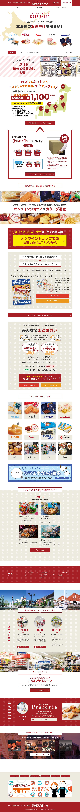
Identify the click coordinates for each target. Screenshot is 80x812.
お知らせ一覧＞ (69, 52)
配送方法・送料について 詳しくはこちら (40, 123)
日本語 (54, 2)
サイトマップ (65, 776)
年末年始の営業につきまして (33, 52)
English (57, 2)
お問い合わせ (55, 776)
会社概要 (24, 776)
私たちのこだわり (15, 776)
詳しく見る (23, 647)
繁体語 (54, 3)
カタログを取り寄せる (52, 300)
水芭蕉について (40, 754)
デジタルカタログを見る (52, 295)
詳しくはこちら (40, 550)
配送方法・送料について (35, 776)
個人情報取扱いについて (45, 776)
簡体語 (57, 3)
